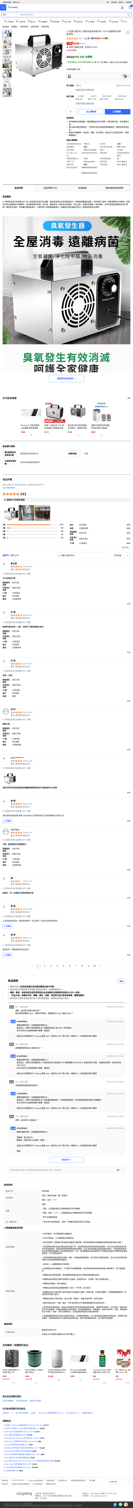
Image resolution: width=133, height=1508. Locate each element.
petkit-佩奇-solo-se (72, 1413)
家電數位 (14, 27)
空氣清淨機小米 (87, 1413)
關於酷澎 (5, 1480)
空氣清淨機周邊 (8, 1401)
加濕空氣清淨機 (21, 1401)
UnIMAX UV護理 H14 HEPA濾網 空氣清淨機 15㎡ (22, 1428)
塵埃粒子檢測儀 (35, 1401)
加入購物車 (91, 111)
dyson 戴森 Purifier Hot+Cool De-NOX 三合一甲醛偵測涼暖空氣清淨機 (29, 1461)
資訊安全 (5, 1483)
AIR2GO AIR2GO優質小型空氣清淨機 (18, 1451)
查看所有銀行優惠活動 (85, 103)
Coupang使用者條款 (35, 1480)
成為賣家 (128, 2)
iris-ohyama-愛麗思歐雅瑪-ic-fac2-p (50, 1413)
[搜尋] (128, 14)
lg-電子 (33, 1413)
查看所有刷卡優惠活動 (85, 90)
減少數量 (76, 110)
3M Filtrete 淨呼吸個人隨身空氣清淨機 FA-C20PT (22, 1448)
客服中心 (121, 2)
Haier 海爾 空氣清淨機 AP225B (15, 1435)
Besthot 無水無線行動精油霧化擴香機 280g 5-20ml (22, 1454)
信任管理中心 (62, 1480)
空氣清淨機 (34, 27)
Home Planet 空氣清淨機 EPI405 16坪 (18, 1464)
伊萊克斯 (6, 1413)
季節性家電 (24, 27)
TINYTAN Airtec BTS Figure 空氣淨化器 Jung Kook (22, 1438)
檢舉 (118, 1170)
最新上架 (14, 555)
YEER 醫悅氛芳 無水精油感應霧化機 (17, 1458)
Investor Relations (18, 1480)
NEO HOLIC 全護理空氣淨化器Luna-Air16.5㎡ (21, 1441)
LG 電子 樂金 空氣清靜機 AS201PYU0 (18, 1467)
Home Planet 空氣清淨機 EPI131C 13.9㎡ (19, 1432)
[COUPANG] (24, 1494)
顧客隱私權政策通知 (78, 1480)
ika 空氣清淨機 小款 (11, 1471)
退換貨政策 (50, 1480)
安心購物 (92, 1480)
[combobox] (121, 555)
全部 (4, 15)
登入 (108, 2)
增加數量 (76, 113)
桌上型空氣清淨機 (22, 1413)
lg (12, 1413)
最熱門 (6, 555)
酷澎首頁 (6, 27)
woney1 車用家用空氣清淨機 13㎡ (16, 1445)
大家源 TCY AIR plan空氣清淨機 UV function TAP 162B (24, 1425)
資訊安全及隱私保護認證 (20, 1483)
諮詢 (121, 981)
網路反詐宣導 (50, 1483)
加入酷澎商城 (37, 1483)
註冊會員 (114, 2)
